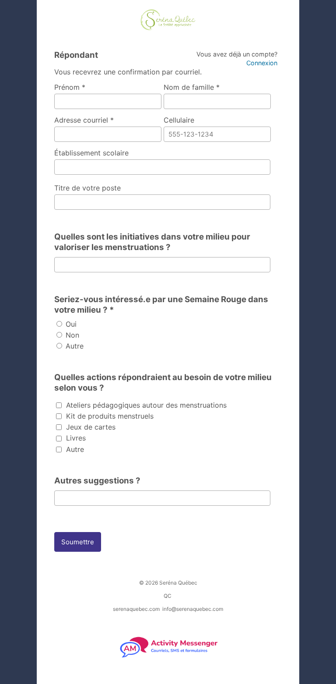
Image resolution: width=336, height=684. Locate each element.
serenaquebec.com (136, 609)
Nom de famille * (192, 87)
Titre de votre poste (87, 187)
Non (71, 335)
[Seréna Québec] (168, 20)
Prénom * (69, 87)
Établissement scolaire (91, 152)
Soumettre (77, 542)
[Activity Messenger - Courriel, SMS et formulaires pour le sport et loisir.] (168, 656)
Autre (73, 346)
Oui (70, 324)
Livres (75, 438)
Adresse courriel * (84, 120)
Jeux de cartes (90, 427)
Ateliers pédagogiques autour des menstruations (145, 405)
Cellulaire (179, 120)
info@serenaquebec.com (192, 609)
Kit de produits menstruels (109, 416)
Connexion (261, 63)
